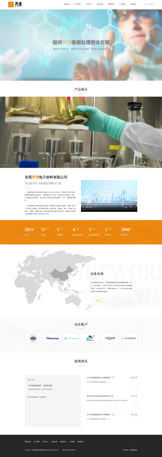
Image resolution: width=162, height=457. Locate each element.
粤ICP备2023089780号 (69, 450)
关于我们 (78, 4)
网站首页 (67, 4)
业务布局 (100, 4)
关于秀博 (37, 441)
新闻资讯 (111, 4)
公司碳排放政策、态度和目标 (40, 385)
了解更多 (42, 127)
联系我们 (133, 4)
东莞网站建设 (133, 450)
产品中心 (89, 4)
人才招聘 (122, 4)
